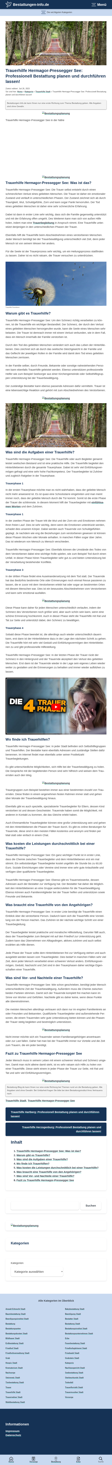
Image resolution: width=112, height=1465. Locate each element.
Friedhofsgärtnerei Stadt (76, 1348)
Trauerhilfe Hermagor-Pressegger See (51, 1100)
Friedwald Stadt (72, 1353)
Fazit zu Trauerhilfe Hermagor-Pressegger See (45, 1180)
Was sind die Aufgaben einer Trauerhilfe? (42, 1159)
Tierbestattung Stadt (15, 1382)
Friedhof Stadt (12, 1348)
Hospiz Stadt (11, 1363)
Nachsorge (10, 1373)
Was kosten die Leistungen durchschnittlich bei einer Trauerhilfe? (57, 1167)
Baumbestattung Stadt (16, 1314)
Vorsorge (33, 1462)
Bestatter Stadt (71, 1319)
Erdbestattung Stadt (14, 1343)
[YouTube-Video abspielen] (56, 707)
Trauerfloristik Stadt (74, 1387)
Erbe (78, 1462)
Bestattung (56, 1462)
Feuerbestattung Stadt (75, 1343)
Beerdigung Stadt (73, 1314)
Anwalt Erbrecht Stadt (15, 1309)
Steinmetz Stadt (13, 1378)
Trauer (8, 1387)
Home (11, 1462)
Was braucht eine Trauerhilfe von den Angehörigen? (48, 1171)
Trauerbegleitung (44, 222)
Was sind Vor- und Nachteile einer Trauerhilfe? (45, 1176)
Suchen (91, 1205)
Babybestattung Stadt (74, 1309)
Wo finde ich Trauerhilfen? (32, 1163)
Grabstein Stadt (72, 1358)
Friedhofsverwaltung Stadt (17, 1353)
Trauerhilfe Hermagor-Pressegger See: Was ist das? (48, 1151)
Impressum (13, 1431)
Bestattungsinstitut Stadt (76, 1329)
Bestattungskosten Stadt (16, 1334)
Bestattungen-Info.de (31, 5)
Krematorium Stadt (14, 1368)
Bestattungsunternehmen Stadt (79, 1334)
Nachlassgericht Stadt (75, 1368)
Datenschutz (13, 1435)
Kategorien (17, 1263)
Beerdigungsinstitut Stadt (17, 1319)
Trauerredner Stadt (14, 1397)
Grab (8, 1358)
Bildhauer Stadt (13, 1338)
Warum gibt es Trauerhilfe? (33, 1155)
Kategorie (29, 92)
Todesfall (69, 1382)
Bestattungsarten (13, 1329)
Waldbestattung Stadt (15, 1402)
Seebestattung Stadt (74, 1373)
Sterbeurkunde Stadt (74, 1378)
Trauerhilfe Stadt (42, 92)
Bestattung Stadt (72, 1324)
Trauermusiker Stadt (74, 1392)
